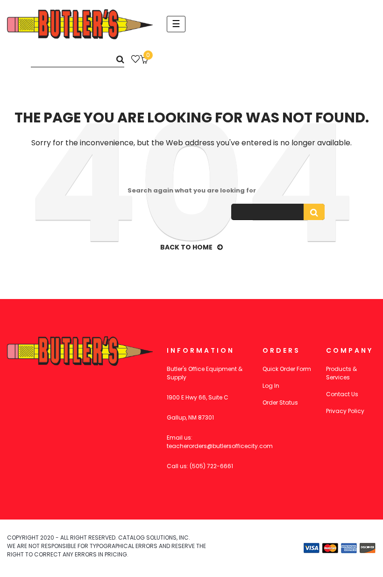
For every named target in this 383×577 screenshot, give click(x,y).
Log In (270, 386)
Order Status (280, 402)
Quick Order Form (286, 369)
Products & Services (341, 373)
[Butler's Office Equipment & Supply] (80, 24)
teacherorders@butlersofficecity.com (220, 446)
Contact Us (342, 394)
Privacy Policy (345, 411)
